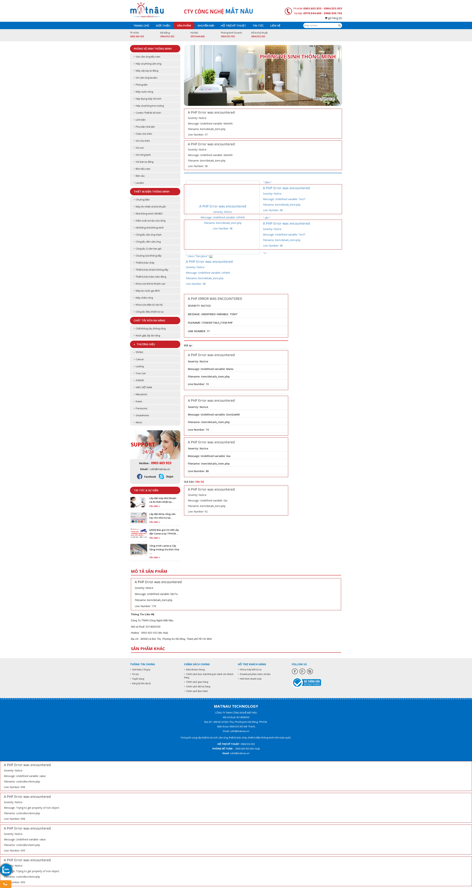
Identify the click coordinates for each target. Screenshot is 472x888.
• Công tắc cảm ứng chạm (148, 234)
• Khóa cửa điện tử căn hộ (148, 304)
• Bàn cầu (139, 175)
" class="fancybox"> (209, 269)
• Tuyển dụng (137, 678)
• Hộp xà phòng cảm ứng (147, 63)
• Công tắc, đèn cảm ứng (147, 241)
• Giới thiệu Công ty (140, 669)
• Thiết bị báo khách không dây (151, 269)
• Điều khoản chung (194, 669)
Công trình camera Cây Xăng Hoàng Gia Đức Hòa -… (164, 549)
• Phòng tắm (141, 84)
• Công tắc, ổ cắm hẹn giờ (147, 248)
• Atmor (138, 422)
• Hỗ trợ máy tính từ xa (249, 669)
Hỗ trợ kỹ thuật (233, 25)
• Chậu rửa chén (143, 133)
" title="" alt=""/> (286, 218)
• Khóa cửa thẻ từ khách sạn (149, 283)
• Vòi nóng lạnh (142, 154)
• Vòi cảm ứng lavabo (145, 77)
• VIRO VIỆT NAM (143, 387)
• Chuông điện (142, 199)
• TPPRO (138, 352)
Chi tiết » (154, 506)
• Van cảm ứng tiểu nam (147, 56)
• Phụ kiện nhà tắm (144, 126)
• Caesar (139, 359)
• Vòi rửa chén (142, 140)
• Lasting (139, 366)
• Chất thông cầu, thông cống (150, 328)
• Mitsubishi (140, 394)
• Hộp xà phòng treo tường (149, 105)
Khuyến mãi (206, 25)
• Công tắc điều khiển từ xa (148, 311)
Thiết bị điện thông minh (151, 191)
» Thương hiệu (144, 344)
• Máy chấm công (143, 297)
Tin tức (258, 25)
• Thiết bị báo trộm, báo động (150, 276)
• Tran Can (140, 373)
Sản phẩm (184, 25)
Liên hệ (275, 25)
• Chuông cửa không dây (148, 255)
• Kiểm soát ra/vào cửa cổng (149, 220)
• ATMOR (139, 380)
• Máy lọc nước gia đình (147, 290)
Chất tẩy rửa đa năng (149, 320)
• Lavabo (139, 182)
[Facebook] (295, 671)
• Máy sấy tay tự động (146, 70)
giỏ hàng (334, 18)
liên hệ (199, 481)
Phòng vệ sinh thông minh (153, 48)
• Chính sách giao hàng (196, 681)
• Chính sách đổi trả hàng (197, 686)
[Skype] (310, 671)
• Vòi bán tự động (143, 161)
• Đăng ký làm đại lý (140, 683)
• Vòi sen (139, 147)
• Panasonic (141, 408)
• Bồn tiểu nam (142, 168)
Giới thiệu (163, 25)
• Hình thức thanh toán (250, 678)
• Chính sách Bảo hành (196, 691)
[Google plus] (302, 671)
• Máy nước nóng (143, 91)
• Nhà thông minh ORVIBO (148, 213)
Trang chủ (141, 25)
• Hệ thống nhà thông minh (149, 227)
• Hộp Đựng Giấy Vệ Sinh (147, 98)
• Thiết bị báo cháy (144, 262)
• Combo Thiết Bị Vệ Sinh (147, 112)
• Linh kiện (139, 119)
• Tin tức (134, 674)
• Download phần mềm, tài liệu (254, 674)
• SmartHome (141, 415)
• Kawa (138, 401)
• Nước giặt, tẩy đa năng (147, 335)
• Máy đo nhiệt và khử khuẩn (150, 206)
